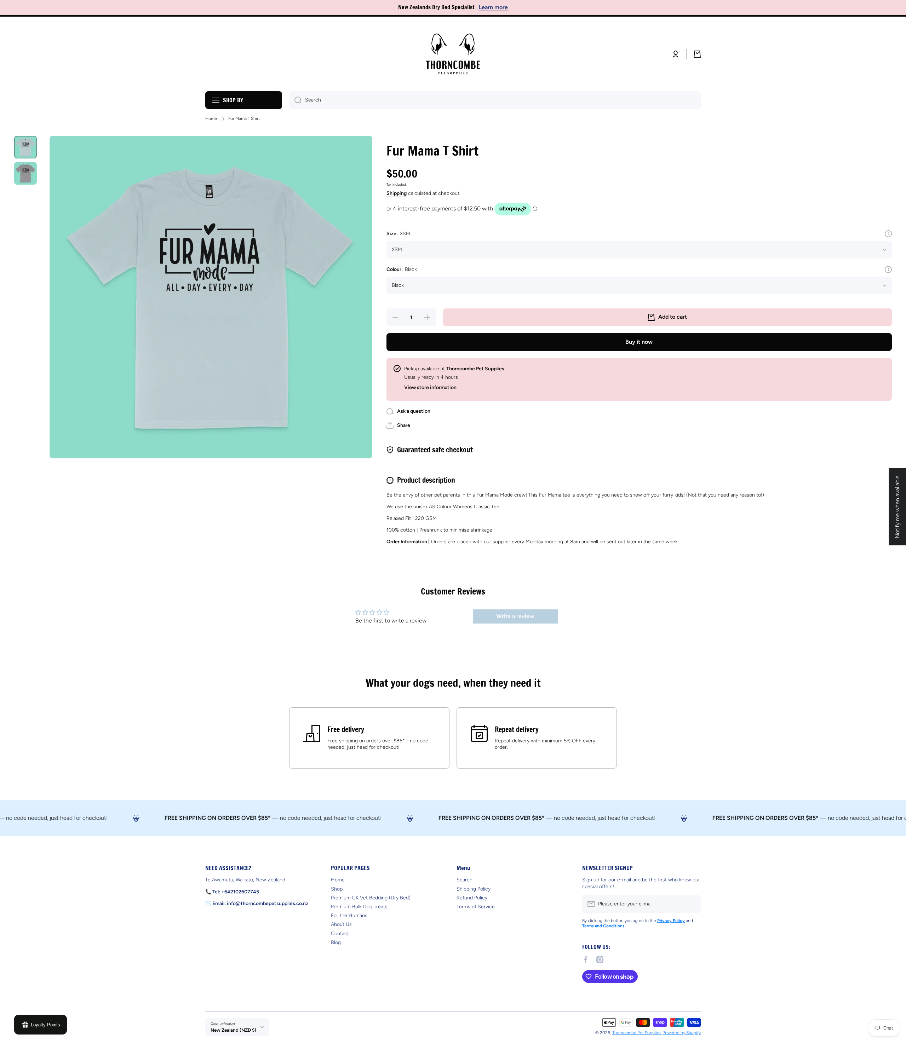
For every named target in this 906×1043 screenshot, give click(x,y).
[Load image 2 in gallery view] (25, 173)
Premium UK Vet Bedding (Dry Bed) (371, 898)
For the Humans (349, 915)
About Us (341, 924)
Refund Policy (472, 898)
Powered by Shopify (682, 1032)
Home (211, 118)
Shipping (396, 193)
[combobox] (495, 100)
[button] (697, 54)
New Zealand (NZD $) (233, 1030)
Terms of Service (476, 907)
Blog (336, 942)
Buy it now (639, 341)
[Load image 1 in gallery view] (25, 147)
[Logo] (453, 54)
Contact (340, 934)
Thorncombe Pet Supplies (636, 1032)
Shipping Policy (474, 889)
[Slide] (888, 233)
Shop (337, 889)
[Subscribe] (692, 904)
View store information (430, 387)
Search (464, 880)
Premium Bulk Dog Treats (359, 907)
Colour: (401, 269)
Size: (398, 234)
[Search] (295, 100)
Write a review (515, 616)
